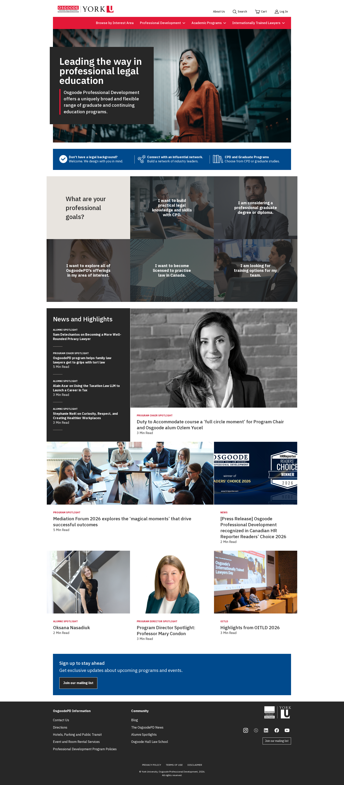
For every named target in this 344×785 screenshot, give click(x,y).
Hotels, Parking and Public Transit (77, 735)
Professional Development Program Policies (85, 749)
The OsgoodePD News (147, 727)
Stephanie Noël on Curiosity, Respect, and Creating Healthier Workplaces (85, 413)
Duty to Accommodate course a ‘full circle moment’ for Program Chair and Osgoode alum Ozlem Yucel (210, 424)
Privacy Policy (151, 764)
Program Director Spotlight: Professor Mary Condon (166, 630)
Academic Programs (207, 23)
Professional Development (160, 23)
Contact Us (61, 720)
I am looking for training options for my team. (255, 270)
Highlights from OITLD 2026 (250, 627)
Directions (60, 727)
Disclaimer (195, 764)
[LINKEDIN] (266, 730)
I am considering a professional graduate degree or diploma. (255, 207)
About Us (219, 11)
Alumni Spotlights (144, 735)
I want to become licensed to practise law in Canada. (172, 270)
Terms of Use (174, 764)
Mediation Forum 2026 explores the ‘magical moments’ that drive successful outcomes (122, 521)
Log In (284, 11)
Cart (264, 11)
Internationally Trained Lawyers (256, 23)
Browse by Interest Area (115, 23)
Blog (134, 720)
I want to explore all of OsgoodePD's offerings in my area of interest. (88, 270)
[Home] (85, 11)
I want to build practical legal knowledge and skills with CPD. (172, 207)
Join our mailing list (78, 683)
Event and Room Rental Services (76, 742)
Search (242, 11)
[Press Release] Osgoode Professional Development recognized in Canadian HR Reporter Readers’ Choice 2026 (253, 527)
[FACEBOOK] (277, 730)
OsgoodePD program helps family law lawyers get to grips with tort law (82, 358)
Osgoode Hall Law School (149, 742)
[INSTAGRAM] (246, 730)
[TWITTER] (256, 730)
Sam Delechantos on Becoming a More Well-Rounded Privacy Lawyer (87, 334)
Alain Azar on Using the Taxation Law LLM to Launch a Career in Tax (86, 386)
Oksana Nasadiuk (71, 627)
